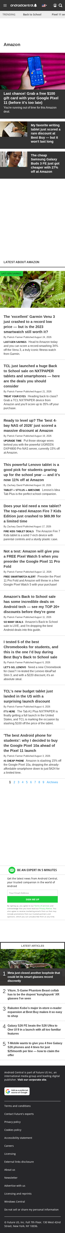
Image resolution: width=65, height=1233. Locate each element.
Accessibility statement (18, 1137)
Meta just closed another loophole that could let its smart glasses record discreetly (34, 976)
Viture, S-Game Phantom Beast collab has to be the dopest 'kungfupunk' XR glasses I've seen (33, 994)
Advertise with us (14, 1185)
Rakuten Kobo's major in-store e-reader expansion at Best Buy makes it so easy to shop (35, 1012)
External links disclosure (19, 1161)
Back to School (32, 14)
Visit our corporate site (32, 1079)
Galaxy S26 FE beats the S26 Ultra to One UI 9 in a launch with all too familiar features (34, 1029)
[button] (60, 5)
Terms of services (42, 905)
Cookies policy (12, 1130)
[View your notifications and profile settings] (35, 5)
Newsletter (11, 1177)
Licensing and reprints (18, 1193)
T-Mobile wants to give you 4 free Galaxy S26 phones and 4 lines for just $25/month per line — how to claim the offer (35, 1049)
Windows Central (14, 1201)
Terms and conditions (17, 1106)
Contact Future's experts (19, 1114)
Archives (52, 782)
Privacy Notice (45, 908)
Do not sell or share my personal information (31, 1209)
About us (9, 1169)
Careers (9, 1145)
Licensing (10, 1153)
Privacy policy (12, 1122)
